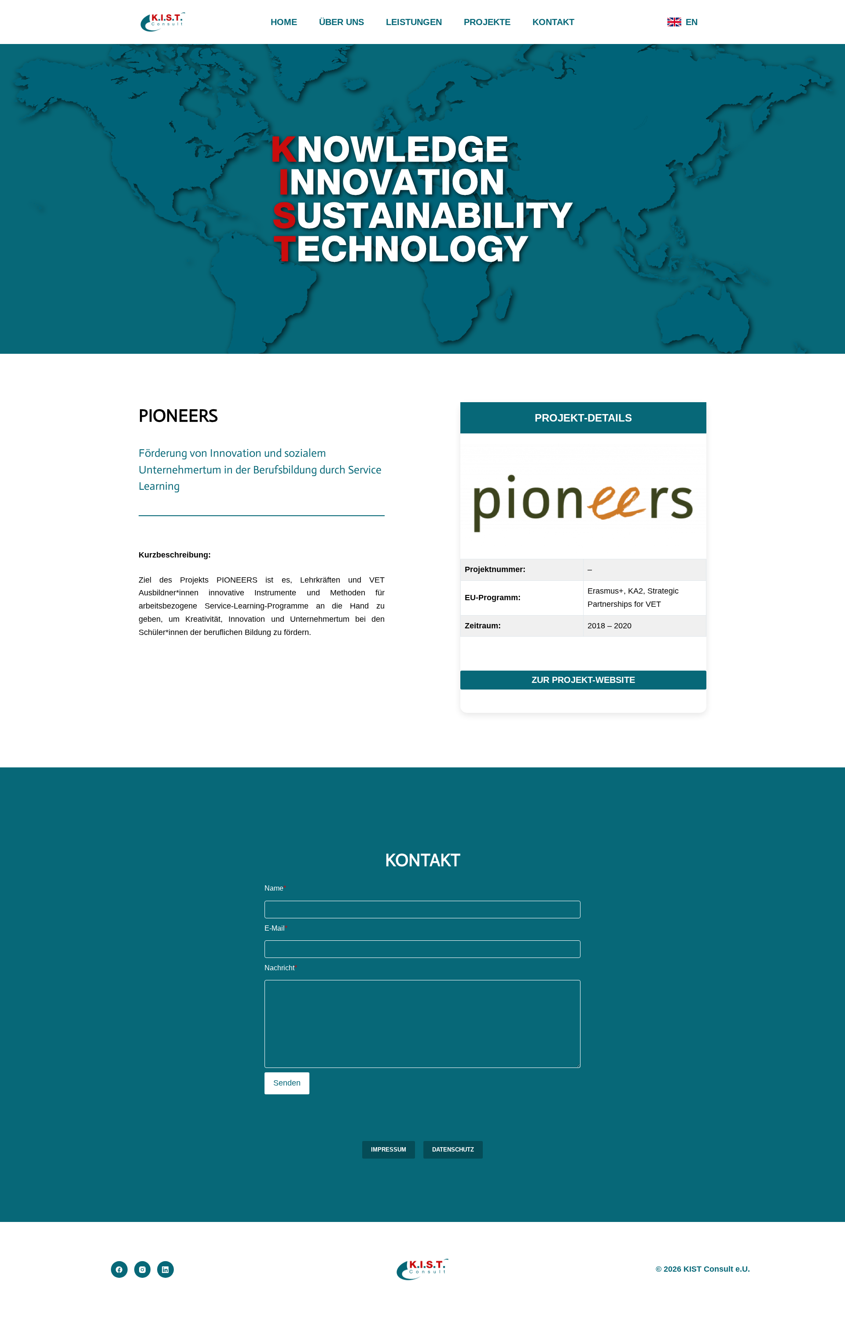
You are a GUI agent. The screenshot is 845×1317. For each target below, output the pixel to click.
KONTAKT (553, 22)
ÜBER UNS (341, 22)
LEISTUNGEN (414, 22)
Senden (287, 1083)
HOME (284, 22)
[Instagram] (142, 1269)
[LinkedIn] (165, 1269)
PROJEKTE (487, 22)
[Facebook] (119, 1269)
